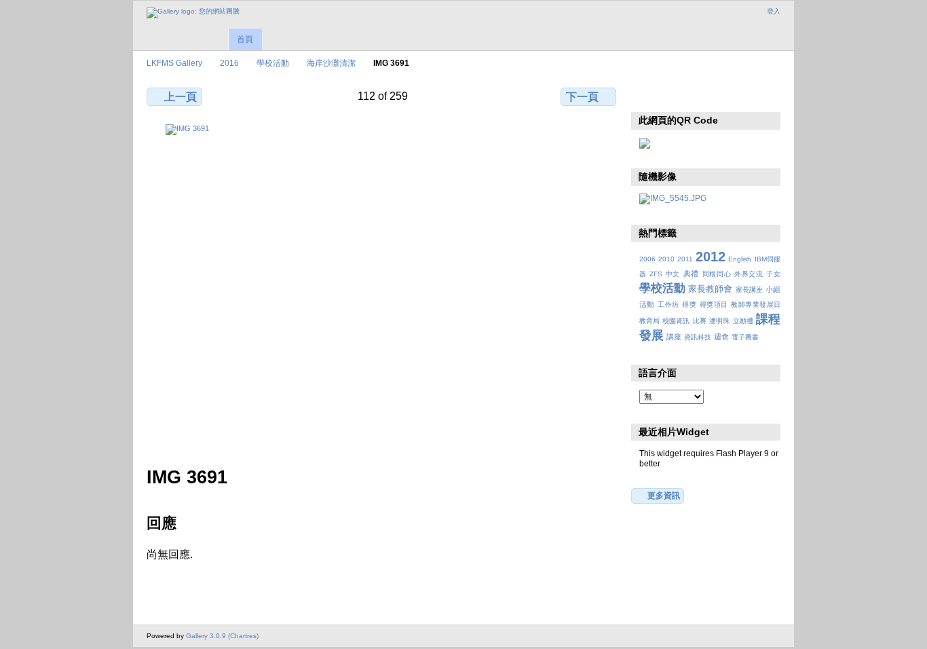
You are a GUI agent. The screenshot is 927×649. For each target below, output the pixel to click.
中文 (673, 274)
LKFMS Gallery (174, 62)
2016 (229, 62)
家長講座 (749, 289)
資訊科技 (697, 337)
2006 (647, 259)
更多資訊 (663, 495)
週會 (721, 337)
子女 (773, 274)
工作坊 (668, 304)
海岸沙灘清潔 (331, 62)
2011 (685, 259)
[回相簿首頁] (193, 12)
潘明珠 (719, 320)
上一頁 (180, 97)
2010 (666, 259)
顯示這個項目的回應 (675, 95)
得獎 (689, 304)
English (739, 259)
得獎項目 (714, 304)
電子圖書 (745, 337)
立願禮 (743, 320)
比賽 (699, 320)
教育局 (649, 320)
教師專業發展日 (755, 304)
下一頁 (582, 97)
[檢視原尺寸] (383, 287)
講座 (673, 337)
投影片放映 (704, 95)
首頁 (245, 39)
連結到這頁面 (734, 95)
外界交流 (748, 274)
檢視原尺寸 (646, 95)
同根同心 (717, 274)
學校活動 (273, 62)
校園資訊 (675, 320)
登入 (773, 11)
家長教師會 (710, 289)
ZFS (655, 274)
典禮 (691, 274)
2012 (710, 256)
